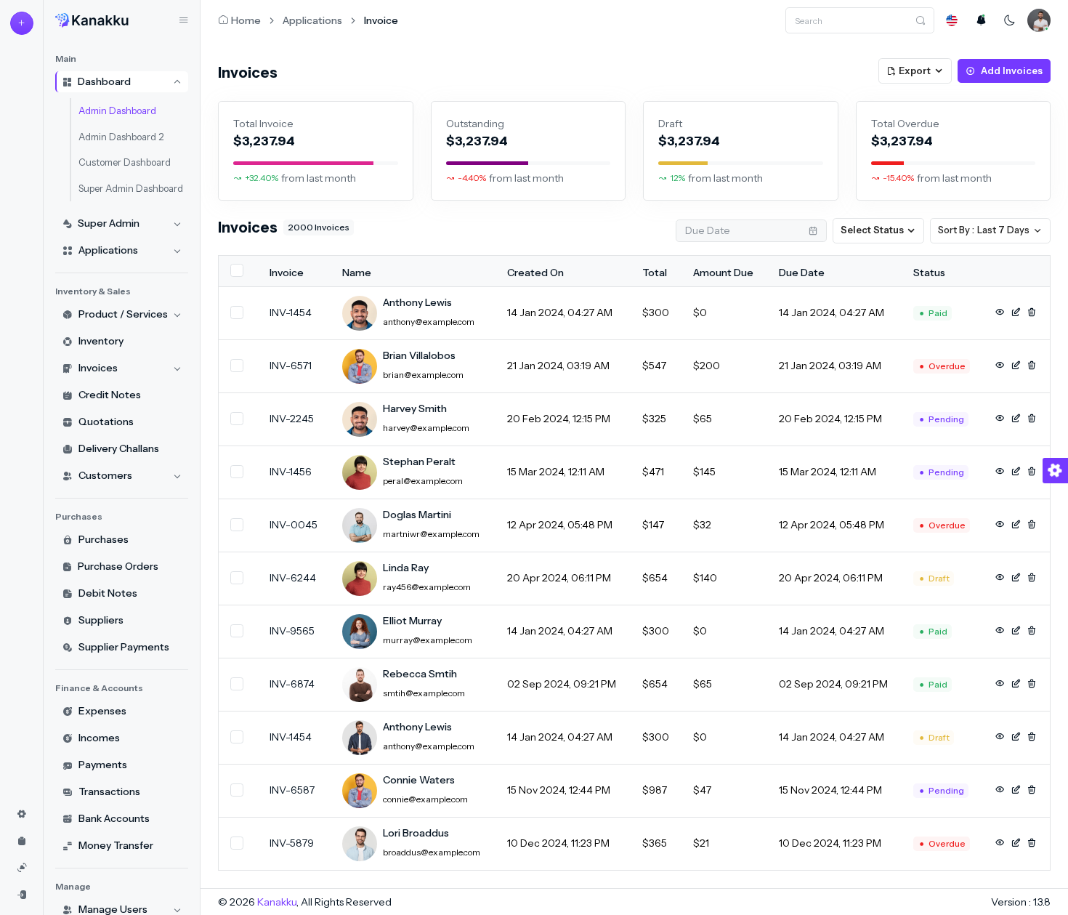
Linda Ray (406, 567)
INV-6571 (291, 365)
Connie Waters (419, 779)
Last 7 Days (983, 229)
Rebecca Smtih (420, 673)
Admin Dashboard (117, 110)
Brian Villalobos (419, 355)
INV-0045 (293, 524)
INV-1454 (291, 312)
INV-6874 (292, 683)
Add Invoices (1012, 70)
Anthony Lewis (417, 302)
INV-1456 (291, 471)
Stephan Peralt (419, 461)
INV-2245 (292, 418)
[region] (122, 478)
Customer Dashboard (124, 162)
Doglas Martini (417, 514)
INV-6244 (293, 577)
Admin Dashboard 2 (120, 136)
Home (246, 20)
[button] (951, 20)
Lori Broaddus (416, 832)
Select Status (872, 229)
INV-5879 (292, 843)
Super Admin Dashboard (130, 188)
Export (915, 70)
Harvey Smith (415, 408)
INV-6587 (292, 790)
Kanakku (276, 901)
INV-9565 (292, 630)
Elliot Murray (412, 620)
